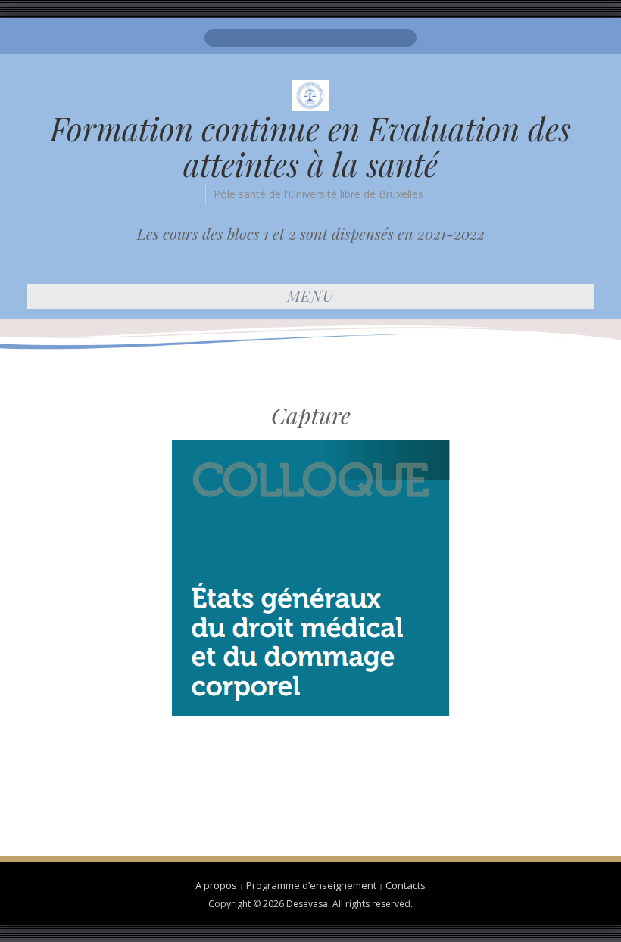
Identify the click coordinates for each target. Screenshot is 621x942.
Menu (310, 295)
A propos (216, 885)
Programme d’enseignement (311, 885)
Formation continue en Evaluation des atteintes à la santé (310, 146)
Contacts (405, 885)
